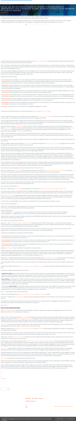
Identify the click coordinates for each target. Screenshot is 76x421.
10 (1, 377)
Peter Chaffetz (8, 128)
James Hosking (18, 188)
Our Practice (5, 402)
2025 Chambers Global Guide (49, 258)
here (20, 159)
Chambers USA (21, 294)
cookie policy (12, 419)
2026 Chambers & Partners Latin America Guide (20, 223)
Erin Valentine (19, 131)
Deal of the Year (27, 143)
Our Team (4, 400)
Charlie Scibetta (19, 126)
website (36, 111)
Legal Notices (11, 413)
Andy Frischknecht (20, 297)
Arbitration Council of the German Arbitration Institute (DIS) (53, 188)
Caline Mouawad (24, 328)
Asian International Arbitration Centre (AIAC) (54, 170)
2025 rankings (24, 317)
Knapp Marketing (11, 415)
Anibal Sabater (16, 328)
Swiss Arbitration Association (9, 310)
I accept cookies (69, 418)
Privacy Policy (4, 413)
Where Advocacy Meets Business (22, 1)
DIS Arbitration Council (8, 195)
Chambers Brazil (42, 294)
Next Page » (3, 378)
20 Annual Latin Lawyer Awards (52, 143)
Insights (3, 404)
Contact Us (4, 408)
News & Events (5, 406)
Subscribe (4, 389)
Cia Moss (9, 129)
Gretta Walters (4, 324)
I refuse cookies (59, 418)
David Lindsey (40, 328)
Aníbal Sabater (17, 170)
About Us (4, 398)
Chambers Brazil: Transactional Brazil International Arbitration (39, 341)
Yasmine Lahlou (5, 244)
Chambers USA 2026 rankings (41, 61)
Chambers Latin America (30, 294)
